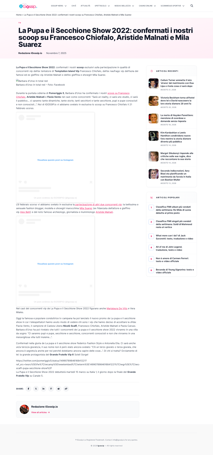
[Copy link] (66, 389)
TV (19, 23)
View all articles (39, 412)
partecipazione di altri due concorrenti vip (98, 204)
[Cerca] (192, 6)
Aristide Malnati (104, 212)
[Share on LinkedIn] (43, 389)
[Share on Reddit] (58, 389)
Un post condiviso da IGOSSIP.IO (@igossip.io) (55, 198)
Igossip (101, 446)
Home (19, 14)
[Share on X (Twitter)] (36, 389)
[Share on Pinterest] (51, 389)
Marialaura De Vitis (117, 308)
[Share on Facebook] (28, 389)
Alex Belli (25, 212)
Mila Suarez (86, 208)
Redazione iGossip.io (30, 53)
